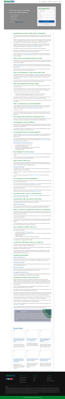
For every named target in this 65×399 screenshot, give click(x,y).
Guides (60, 1)
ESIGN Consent (48, 24)
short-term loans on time (28, 232)
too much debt (34, 46)
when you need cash (37, 191)
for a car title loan (36, 74)
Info (39, 1)
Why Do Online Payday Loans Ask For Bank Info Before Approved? (45, 340)
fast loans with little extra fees (36, 175)
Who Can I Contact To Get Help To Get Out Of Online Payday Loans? (19, 340)
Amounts (49, 1)
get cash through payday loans (31, 183)
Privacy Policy (49, 377)
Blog (34, 379)
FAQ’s (34, 380)
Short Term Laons (23, 382)
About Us (34, 377)
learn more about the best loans (25, 53)
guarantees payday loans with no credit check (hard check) (30, 153)
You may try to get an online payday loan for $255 (33, 108)
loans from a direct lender (43, 139)
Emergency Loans (23, 379)
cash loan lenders (39, 215)
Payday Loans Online (23, 377)
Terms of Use (50, 23)
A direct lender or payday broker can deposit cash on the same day (24, 195)
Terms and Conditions (50, 380)
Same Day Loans (22, 380)
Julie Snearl (23, 311)
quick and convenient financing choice (19, 65)
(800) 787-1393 (19, 22)
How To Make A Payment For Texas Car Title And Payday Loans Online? (18, 360)
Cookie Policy (49, 379)
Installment (55, 1)
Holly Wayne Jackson (30, 341)
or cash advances (48, 118)
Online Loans (44, 1)
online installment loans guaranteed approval (28, 134)
